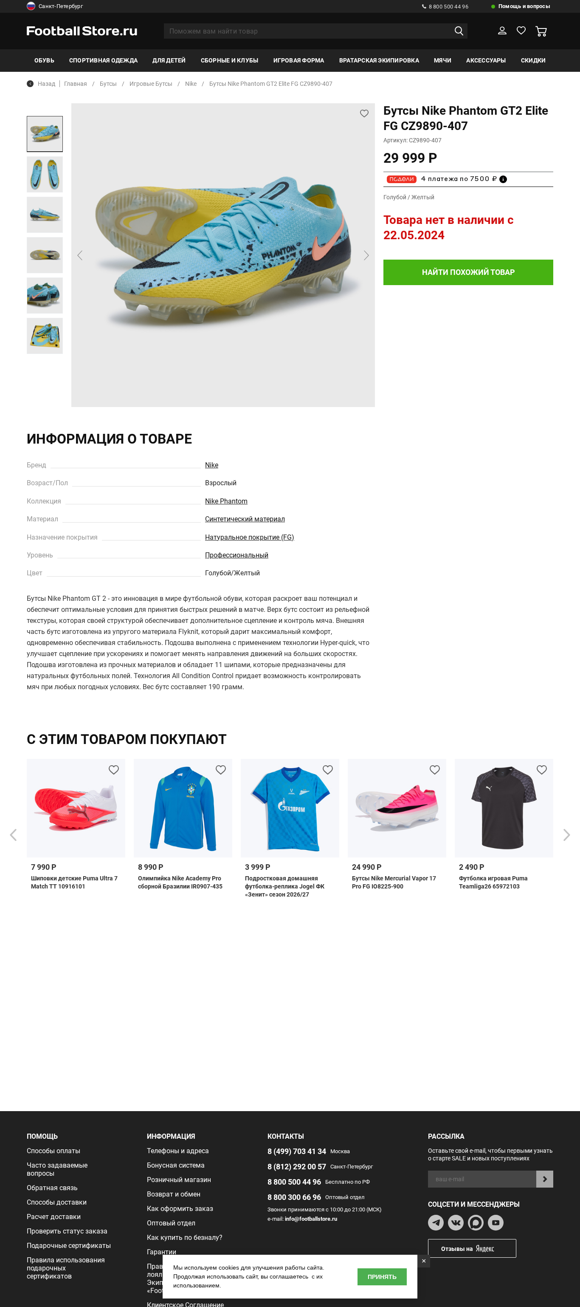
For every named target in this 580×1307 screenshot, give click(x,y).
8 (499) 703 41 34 (296, 1151)
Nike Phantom (226, 501)
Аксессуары (486, 60)
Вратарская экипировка (379, 60)
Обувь (44, 60)
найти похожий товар (468, 272)
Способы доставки (57, 1202)
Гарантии (161, 1252)
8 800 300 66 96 (294, 1197)
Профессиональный (236, 555)
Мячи (442, 60)
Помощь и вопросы (524, 6)
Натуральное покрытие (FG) (249, 537)
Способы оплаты (53, 1151)
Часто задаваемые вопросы (57, 1169)
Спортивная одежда (103, 60)
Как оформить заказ (180, 1209)
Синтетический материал (245, 519)
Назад (46, 83)
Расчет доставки (54, 1217)
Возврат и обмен (173, 1194)
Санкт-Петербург (61, 6)
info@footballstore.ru (311, 1219)
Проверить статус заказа (67, 1231)
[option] (45, 134)
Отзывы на (457, 1248)
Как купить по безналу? (184, 1237)
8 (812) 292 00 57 (296, 1166)
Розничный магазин (179, 1180)
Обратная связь (52, 1188)
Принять (382, 1276)
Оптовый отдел (171, 1223)
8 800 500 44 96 (448, 6)
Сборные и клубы (230, 60)
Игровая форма (298, 60)
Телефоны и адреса (178, 1151)
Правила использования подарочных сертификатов (66, 1268)
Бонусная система (176, 1165)
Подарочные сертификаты (69, 1246)
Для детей (169, 60)
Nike (211, 465)
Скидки (533, 60)
